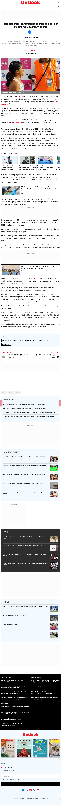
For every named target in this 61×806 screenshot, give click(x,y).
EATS (25, 7)
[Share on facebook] (25, 50)
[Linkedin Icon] (34, 789)
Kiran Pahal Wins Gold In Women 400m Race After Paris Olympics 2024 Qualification (39, 267)
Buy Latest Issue (9, 770)
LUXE (35, 7)
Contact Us (22, 798)
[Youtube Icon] (38, 789)
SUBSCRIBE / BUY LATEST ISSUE (30, 784)
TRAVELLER (19, 7)
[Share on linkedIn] (32, 50)
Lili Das (21, 97)
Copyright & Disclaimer (32, 798)
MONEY (13, 7)
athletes (36, 278)
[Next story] (60, 403)
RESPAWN (30, 7)
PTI (24, 193)
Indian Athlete (6, 344)
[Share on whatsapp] (35, 50)
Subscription (8, 767)
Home (2, 20)
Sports (8, 20)
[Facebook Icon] (23, 789)
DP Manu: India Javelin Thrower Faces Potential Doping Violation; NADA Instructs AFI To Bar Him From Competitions (40, 189)
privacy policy (18, 779)
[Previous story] (1, 403)
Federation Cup (44, 340)
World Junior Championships (28, 340)
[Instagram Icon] (30, 789)
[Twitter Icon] (26, 789)
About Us (15, 798)
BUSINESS (6, 7)
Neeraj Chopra (16, 122)
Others (15, 20)
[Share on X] (28, 50)
